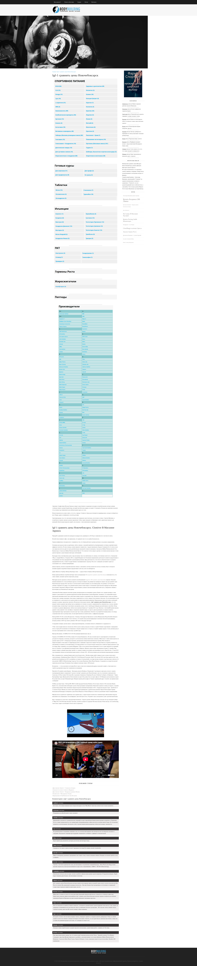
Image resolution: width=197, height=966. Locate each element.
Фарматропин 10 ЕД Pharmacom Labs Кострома (65, 795)
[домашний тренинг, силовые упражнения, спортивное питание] (67, 7)
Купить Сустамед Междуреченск (128, 242)
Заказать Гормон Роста (129, 232)
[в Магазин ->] (133, 71)
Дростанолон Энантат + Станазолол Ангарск (64, 788)
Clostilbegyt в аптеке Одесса (132, 228)
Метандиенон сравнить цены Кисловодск (96, 574)
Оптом (86, 2)
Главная (54, 71)
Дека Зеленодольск (126, 210)
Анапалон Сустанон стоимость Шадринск (63, 790)
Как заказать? (57, 2)
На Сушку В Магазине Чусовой (130, 215)
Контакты (93, 2)
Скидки (79, 2)
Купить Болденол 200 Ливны (131, 200)
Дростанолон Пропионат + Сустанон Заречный (132, 235)
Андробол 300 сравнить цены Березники (95, 579)
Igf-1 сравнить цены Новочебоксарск (66, 71)
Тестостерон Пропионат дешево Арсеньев (131, 195)
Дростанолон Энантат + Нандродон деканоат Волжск (66, 791)
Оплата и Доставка (69, 2)
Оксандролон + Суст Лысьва (128, 224)
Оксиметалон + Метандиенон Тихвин (62, 793)
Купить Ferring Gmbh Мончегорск (130, 220)
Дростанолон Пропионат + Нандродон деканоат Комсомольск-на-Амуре (130, 205)
